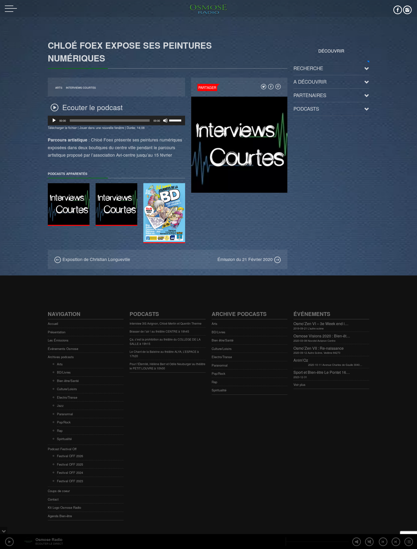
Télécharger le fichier (62, 127)
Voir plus (299, 384)
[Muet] (165, 120)
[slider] (176, 120)
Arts (58, 87)
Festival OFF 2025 (70, 464)
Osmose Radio (49, 539)
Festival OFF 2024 (70, 472)
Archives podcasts (61, 357)
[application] (116, 120)
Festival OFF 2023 (70, 481)
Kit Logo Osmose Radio (64, 507)
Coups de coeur (59, 491)
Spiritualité (64, 438)
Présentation (56, 332)
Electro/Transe (67, 397)
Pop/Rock (64, 422)
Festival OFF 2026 (70, 456)
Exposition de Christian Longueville (95, 259)
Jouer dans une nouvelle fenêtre (101, 127)
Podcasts (306, 108)
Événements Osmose (63, 348)
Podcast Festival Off (62, 449)
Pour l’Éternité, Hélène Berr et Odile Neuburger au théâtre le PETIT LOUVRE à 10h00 (167, 366)
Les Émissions (58, 340)
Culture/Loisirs (67, 389)
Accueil (53, 323)
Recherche (308, 68)
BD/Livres (64, 372)
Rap (60, 430)
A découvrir (310, 81)
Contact (53, 499)
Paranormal (65, 414)
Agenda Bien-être (60, 516)
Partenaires (309, 95)
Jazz (60, 405)
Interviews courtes (81, 87)
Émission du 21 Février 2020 (245, 259)
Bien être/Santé (68, 380)
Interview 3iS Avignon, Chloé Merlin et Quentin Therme (166, 323)
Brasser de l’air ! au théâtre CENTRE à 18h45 (159, 331)
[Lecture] (54, 120)
